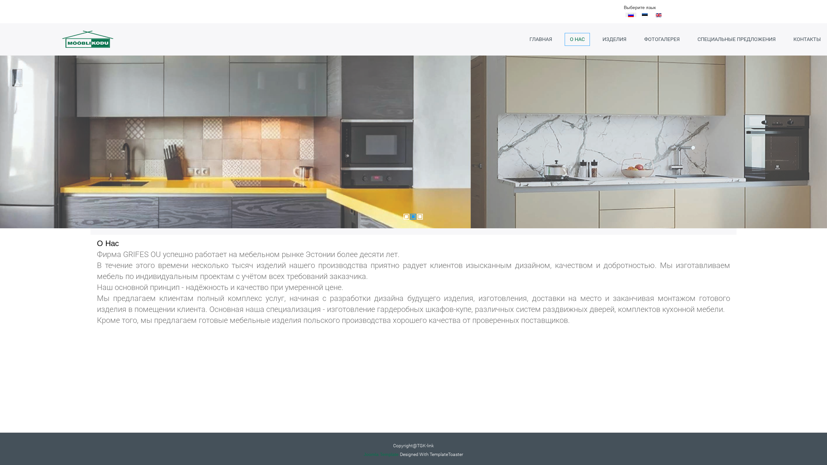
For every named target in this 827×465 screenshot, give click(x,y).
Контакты (807, 39)
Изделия (614, 39)
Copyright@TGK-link (413, 445)
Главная (540, 39)
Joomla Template (381, 454)
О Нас (577, 39)
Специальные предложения (736, 39)
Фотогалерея (662, 39)
